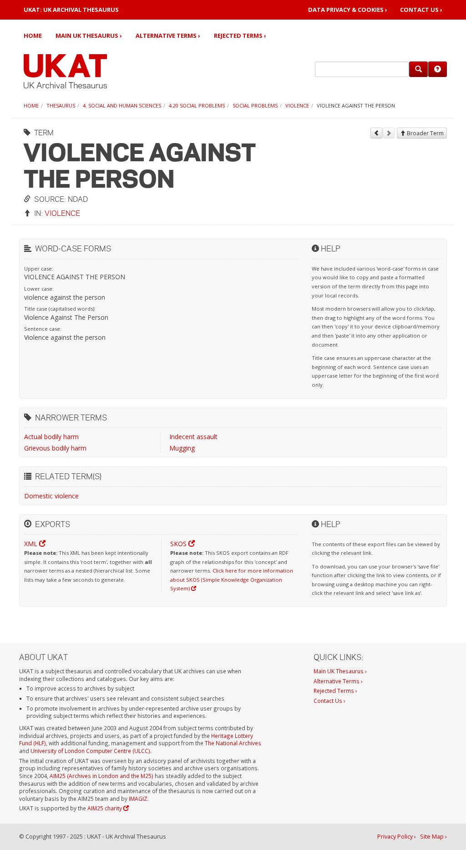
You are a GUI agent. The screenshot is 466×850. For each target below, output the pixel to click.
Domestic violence (51, 496)
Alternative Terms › (168, 35)
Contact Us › (421, 10)
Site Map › (433, 836)
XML (31, 543)
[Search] (418, 69)
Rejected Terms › (240, 35)
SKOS (179, 543)
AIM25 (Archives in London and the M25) (101, 775)
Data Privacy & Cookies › (347, 10)
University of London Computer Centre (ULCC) (90, 750)
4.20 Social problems (197, 105)
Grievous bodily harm (55, 448)
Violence (297, 105)
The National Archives (233, 743)
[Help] (437, 69)
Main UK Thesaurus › (89, 35)
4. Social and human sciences (122, 105)
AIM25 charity (105, 808)
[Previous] (376, 133)
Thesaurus (60, 105)
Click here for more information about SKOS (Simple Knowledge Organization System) (231, 579)
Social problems (255, 105)
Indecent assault (193, 436)
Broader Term (424, 133)
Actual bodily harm (51, 436)
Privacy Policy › (396, 836)
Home (33, 35)
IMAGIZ (138, 798)
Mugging (182, 448)
